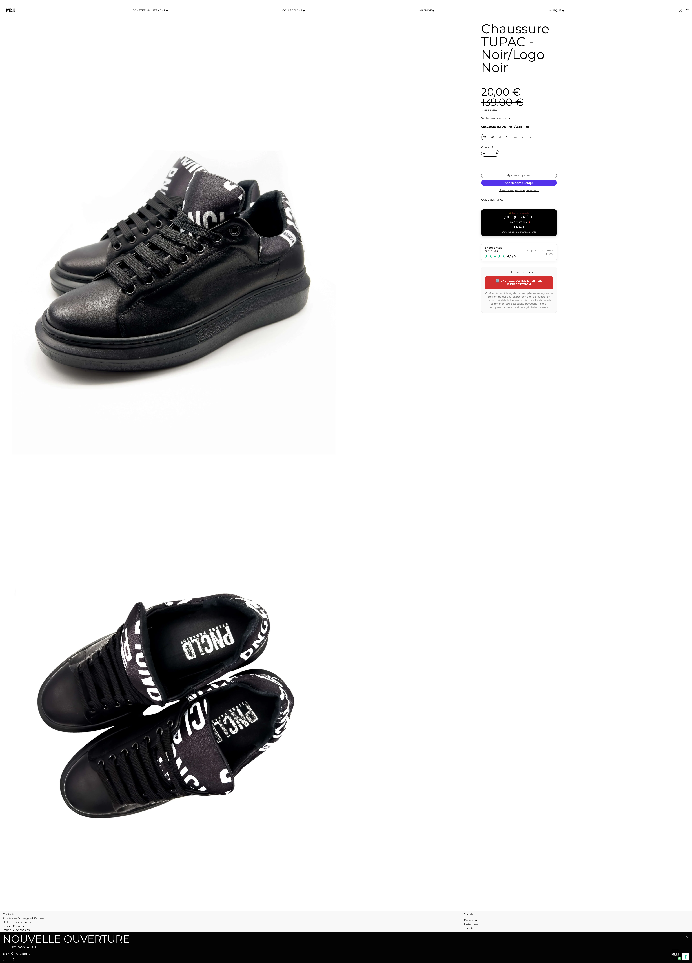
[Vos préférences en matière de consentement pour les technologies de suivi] (685, 956)
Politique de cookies (16, 930)
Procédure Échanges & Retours (23, 918)
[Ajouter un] (497, 153)
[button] (687, 10)
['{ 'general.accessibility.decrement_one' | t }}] (484, 153)
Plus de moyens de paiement (519, 190)
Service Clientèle (14, 926)
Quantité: (487, 147)
